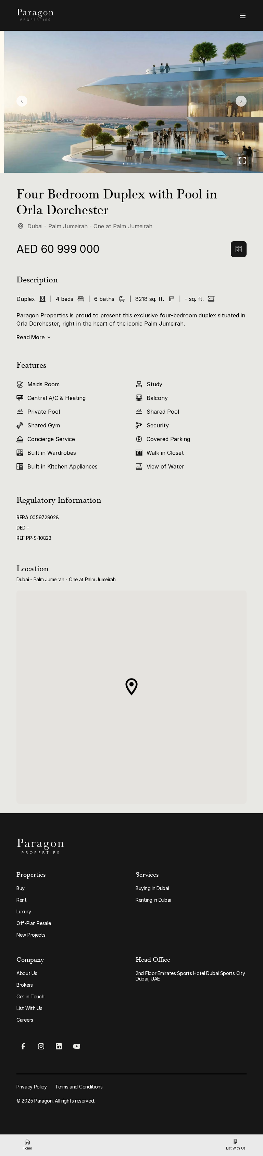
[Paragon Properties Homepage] (70, 15)
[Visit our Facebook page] (23, 1046)
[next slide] (241, 101)
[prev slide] (21, 101)
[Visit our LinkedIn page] (59, 1046)
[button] (124, 164)
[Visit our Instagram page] (41, 1046)
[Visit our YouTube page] (77, 1046)
